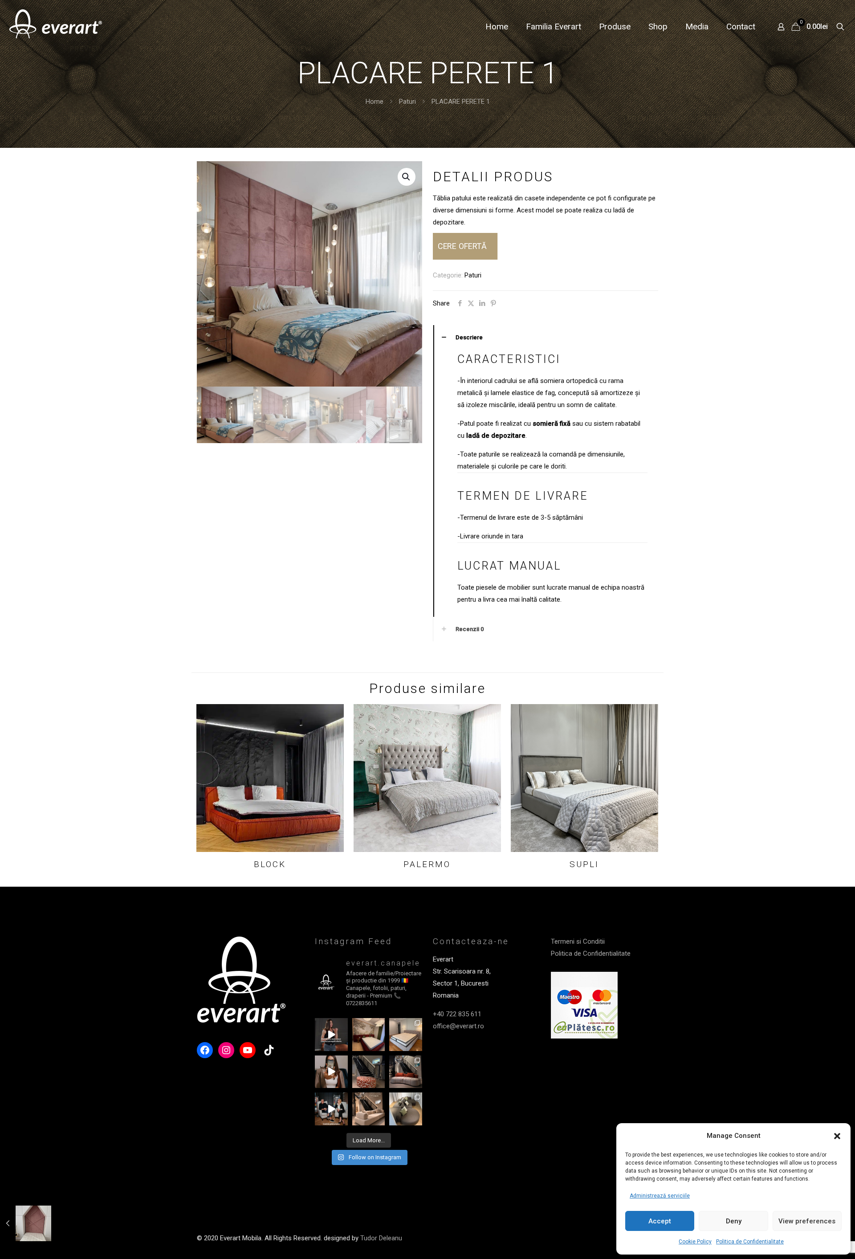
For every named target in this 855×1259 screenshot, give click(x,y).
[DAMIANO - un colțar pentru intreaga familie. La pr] (405, 1108)
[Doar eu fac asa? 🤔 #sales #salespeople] (331, 1034)
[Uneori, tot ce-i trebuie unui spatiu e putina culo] (368, 1071)
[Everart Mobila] (55, 26)
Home (374, 102)
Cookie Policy (695, 1242)
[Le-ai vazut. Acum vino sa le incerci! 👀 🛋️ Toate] (331, 1071)
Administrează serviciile (660, 1196)
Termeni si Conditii (578, 941)
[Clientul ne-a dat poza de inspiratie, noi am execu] (405, 1034)
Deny (733, 1221)
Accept (659, 1221)
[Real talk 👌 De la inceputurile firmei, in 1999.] (331, 1108)
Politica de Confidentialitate (750, 1242)
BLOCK (270, 864)
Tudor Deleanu (381, 1238)
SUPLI (584, 864)
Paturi (407, 102)
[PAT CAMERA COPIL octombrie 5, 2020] (25, 1223)
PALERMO (427, 864)
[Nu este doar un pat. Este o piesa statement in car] (368, 1034)
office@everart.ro (458, 1026)
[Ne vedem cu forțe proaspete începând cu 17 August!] (368, 1108)
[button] (837, 1136)
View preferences (806, 1221)
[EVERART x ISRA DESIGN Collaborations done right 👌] (405, 1071)
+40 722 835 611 (457, 1014)
